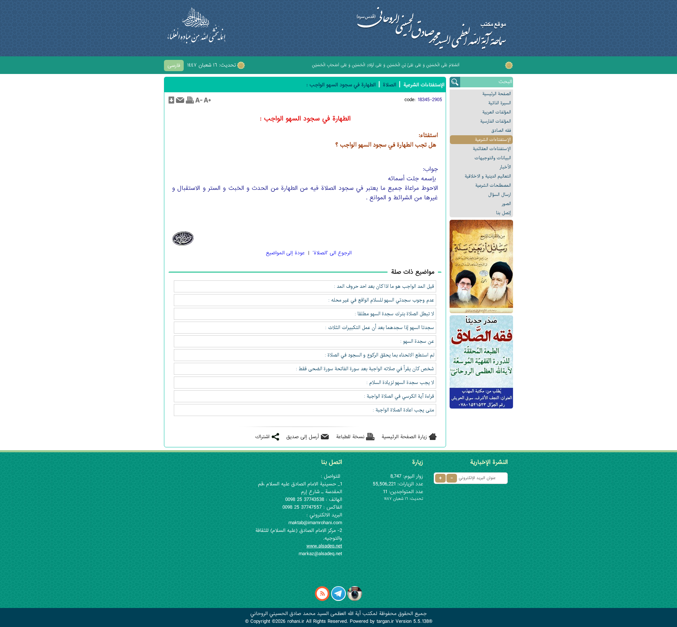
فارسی (173, 65)
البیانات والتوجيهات (493, 158)
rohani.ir (295, 621)
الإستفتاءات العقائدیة (492, 148)
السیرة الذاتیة (499, 103)
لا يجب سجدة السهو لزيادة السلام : (400, 382)
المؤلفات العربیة (496, 112)
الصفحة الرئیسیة (496, 94)
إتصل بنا (503, 213)
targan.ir (385, 621)
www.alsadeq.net (324, 546)
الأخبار (505, 167)
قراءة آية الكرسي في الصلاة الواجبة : (399, 396)
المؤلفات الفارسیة (495, 121)
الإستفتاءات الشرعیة (493, 139)
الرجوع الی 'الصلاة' (332, 253)
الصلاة (389, 85)
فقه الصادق (501, 130)
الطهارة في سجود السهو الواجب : (341, 85)
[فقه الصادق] (481, 362)
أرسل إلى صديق (302, 437)
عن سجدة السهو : (417, 341)
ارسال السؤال (499, 194)
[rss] (322, 599)
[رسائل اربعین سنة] (481, 266)
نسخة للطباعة (350, 437)
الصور (506, 203)
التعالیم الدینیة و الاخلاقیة (488, 176)
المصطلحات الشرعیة (493, 185)
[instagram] (355, 599)
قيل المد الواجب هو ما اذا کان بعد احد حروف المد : (384, 286)
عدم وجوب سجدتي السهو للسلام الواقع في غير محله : (381, 300)
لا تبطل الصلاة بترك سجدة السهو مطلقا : (394, 314)
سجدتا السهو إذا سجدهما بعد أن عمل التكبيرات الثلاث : (379, 327)
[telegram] (338, 599)
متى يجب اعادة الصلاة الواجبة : (403, 410)
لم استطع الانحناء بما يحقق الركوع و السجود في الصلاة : (379, 355)
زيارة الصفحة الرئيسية (404, 437)
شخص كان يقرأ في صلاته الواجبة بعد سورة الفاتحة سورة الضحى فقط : (365, 369)
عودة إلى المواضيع (285, 253)
